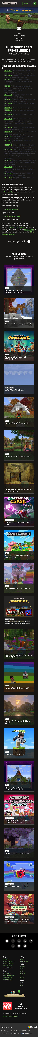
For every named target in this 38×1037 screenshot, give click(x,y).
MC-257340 (8, 128)
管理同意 (16, 1016)
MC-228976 (8, 104)
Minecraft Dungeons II (8, 961)
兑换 (21, 985)
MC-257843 (8, 173)
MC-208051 (8, 99)
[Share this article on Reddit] (23, 241)
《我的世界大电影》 (8, 980)
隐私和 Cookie (4, 1030)
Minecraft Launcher (11, 192)
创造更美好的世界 (7, 977)
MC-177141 (8, 79)
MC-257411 (8, 141)
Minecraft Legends (7, 966)
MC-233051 (8, 108)
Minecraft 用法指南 (8, 1016)
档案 (21, 983)
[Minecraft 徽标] (9, 3)
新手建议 (22, 966)
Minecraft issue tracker (12, 216)
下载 (21, 975)
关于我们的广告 (5, 1033)
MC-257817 (8, 160)
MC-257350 (8, 132)
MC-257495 (8, 145)
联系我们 (22, 977)
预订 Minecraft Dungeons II (21, 10)
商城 (21, 959)
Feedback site (29, 230)
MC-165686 (8, 75)
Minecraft (5, 959)
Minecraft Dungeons (8, 963)
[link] (7, 941)
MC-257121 (8, 119)
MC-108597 (8, 71)
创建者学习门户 (7, 973)
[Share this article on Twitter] (18, 241)
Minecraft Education (8, 968)
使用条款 (24, 1030)
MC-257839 (8, 167)
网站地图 (22, 973)
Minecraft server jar (11, 209)
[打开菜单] (35, 3)
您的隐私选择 (28, 1033)
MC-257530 (8, 149)
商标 (29, 1030)
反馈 (21, 971)
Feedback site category (17, 228)
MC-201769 (8, 95)
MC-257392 (8, 136)
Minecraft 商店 (24, 961)
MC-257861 (8, 178)
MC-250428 (8, 110)
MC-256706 (8, 114)
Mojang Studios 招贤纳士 (9, 975)
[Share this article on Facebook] (28, 241)
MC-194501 (8, 86)
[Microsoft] (32, 1027)
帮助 (21, 969)
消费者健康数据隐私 (15, 1030)
